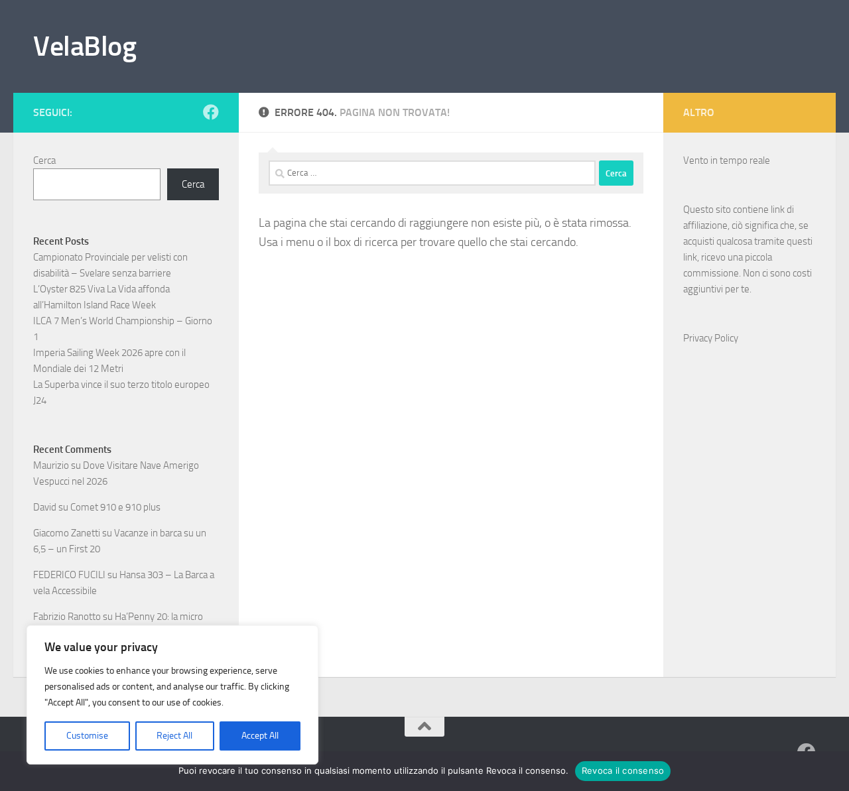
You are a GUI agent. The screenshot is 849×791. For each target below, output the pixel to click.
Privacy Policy (710, 338)
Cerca (44, 160)
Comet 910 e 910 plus (115, 507)
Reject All (174, 735)
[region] (172, 694)
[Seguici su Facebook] (211, 112)
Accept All (260, 735)
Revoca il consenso (623, 770)
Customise (87, 735)
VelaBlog (84, 46)
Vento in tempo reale (726, 160)
